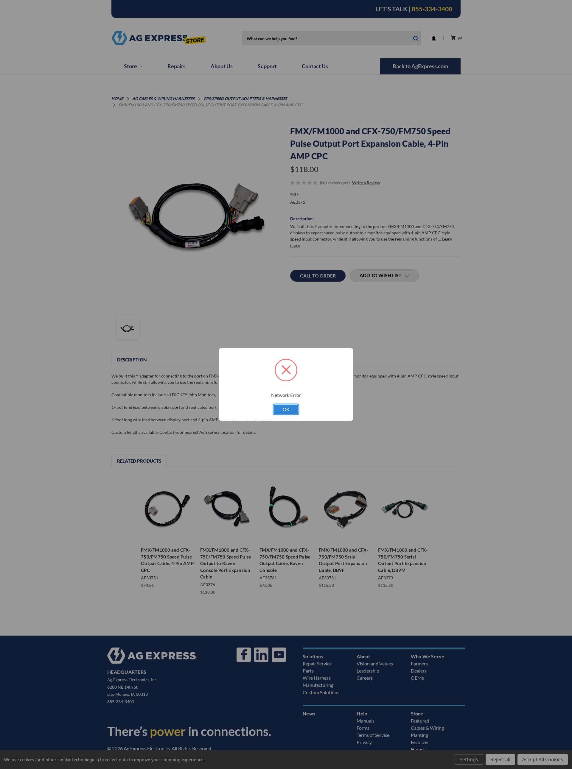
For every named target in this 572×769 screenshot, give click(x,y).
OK (286, 409)
